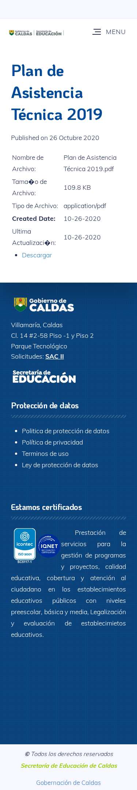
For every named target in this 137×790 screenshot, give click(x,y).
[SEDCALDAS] (46, 31)
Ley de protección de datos (60, 465)
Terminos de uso (45, 453)
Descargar (37, 255)
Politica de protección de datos (66, 431)
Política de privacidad (52, 442)
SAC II (54, 356)
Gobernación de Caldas (68, 782)
